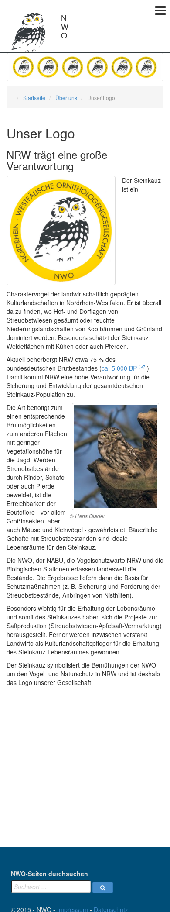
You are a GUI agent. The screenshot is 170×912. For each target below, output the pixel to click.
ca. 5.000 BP (119, 368)
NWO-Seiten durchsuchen (49, 873)
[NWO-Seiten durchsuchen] (102, 887)
